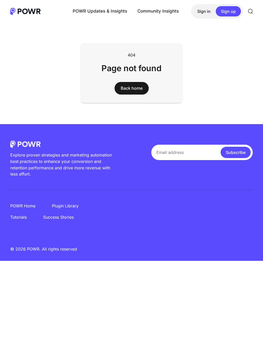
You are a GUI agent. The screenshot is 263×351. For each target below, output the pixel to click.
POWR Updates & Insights (100, 11)
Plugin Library (65, 205)
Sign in (204, 11)
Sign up (228, 11)
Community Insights (158, 11)
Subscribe (236, 152)
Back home (132, 88)
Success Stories (58, 217)
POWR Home (22, 205)
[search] (250, 11)
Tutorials (18, 217)
